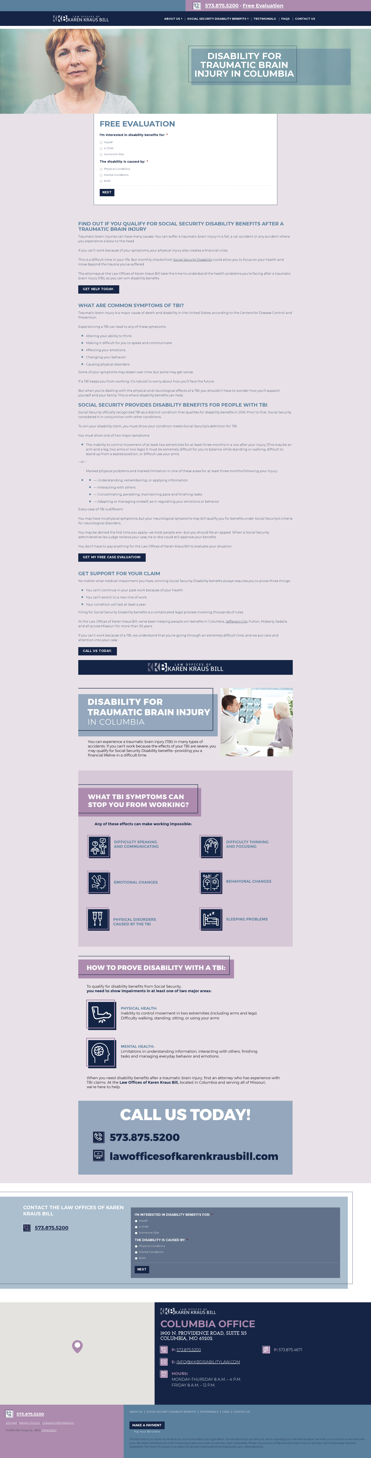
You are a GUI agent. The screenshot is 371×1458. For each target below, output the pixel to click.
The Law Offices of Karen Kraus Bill (81, 18)
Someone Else (114, 154)
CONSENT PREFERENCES (58, 1422)
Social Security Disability (192, 260)
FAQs (285, 18)
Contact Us (305, 18)
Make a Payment (147, 1425)
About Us (172, 18)
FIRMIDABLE (49, 1430)
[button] (77, 1346)
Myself (108, 142)
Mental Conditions (116, 175)
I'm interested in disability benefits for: (134, 135)
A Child (108, 148)
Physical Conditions (117, 169)
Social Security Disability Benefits (217, 18)
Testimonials (265, 18)
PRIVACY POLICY (29, 1422)
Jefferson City (236, 621)
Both (107, 181)
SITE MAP (11, 1422)
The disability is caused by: (124, 161)
